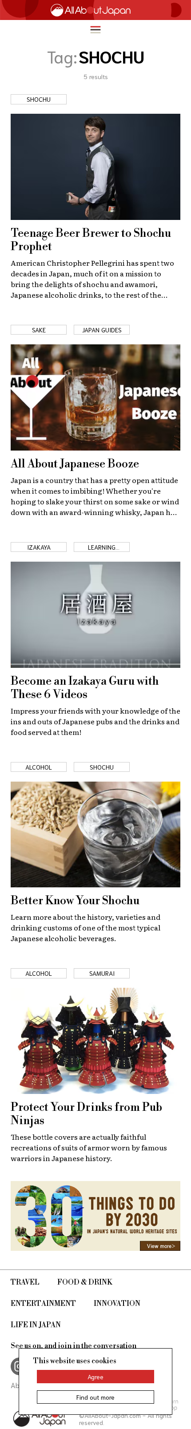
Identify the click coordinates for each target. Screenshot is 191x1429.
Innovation (117, 1303)
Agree (95, 1377)
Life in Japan (36, 1325)
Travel (25, 1282)
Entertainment (43, 1303)
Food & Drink (84, 1282)
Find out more (95, 1397)
